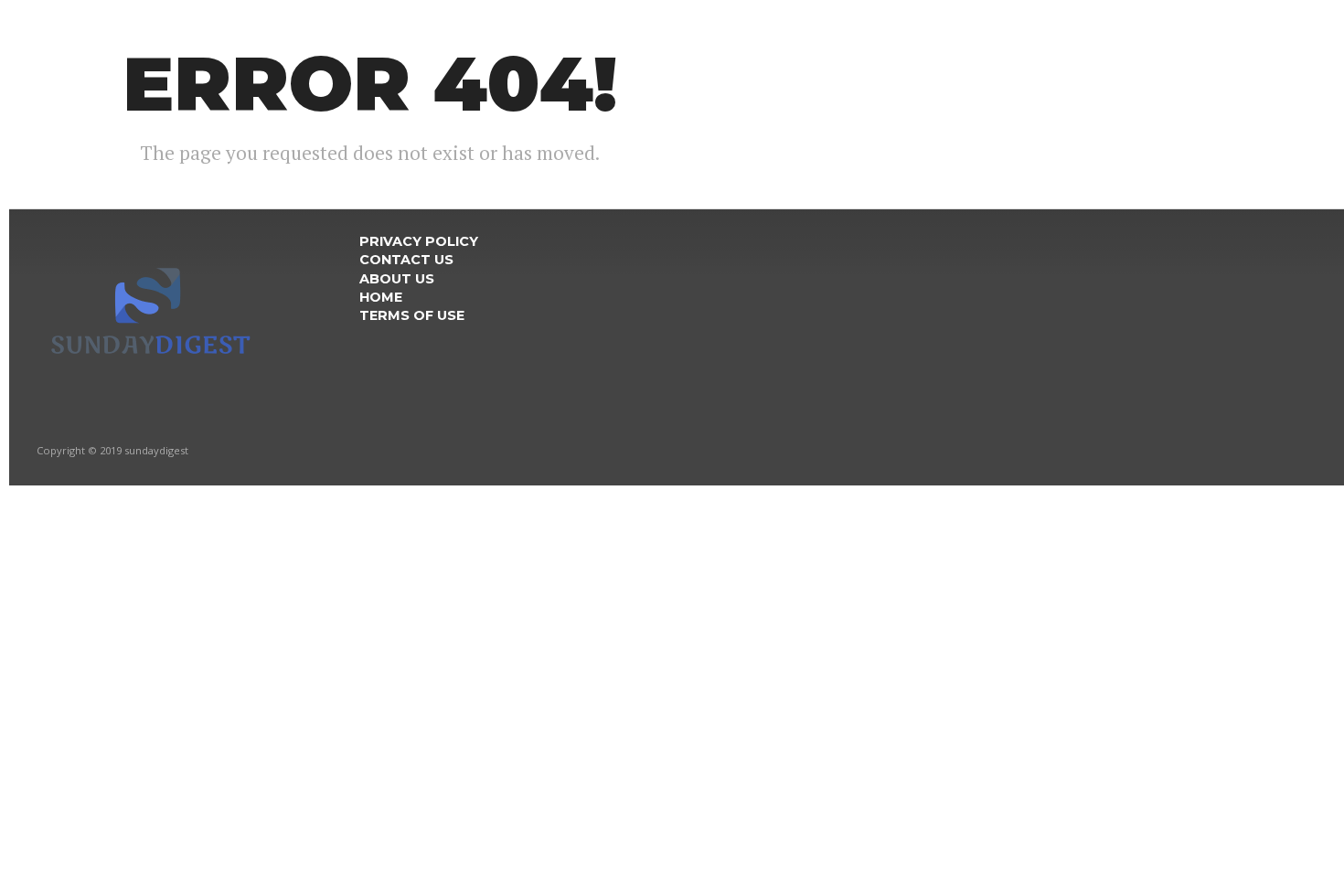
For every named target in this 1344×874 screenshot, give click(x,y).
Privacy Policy (418, 241)
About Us (396, 279)
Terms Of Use (411, 315)
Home (380, 297)
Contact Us (406, 259)
